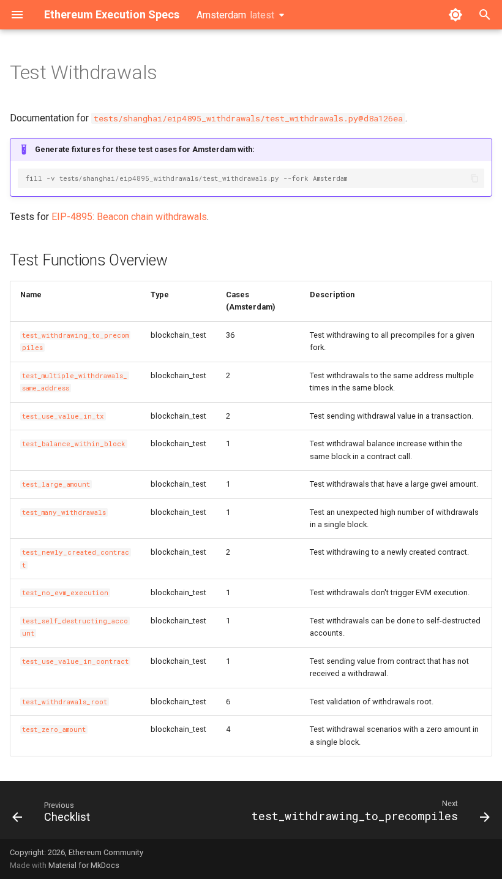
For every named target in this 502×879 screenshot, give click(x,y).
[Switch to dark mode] (455, 14)
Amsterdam (235, 15)
